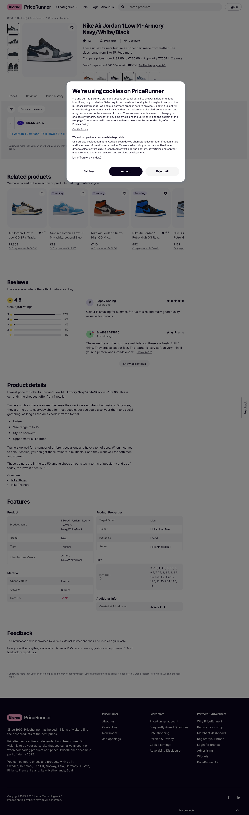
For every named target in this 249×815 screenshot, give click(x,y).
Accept (126, 171)
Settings (89, 171)
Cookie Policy (80, 129)
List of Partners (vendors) (86, 157)
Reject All (162, 171)
